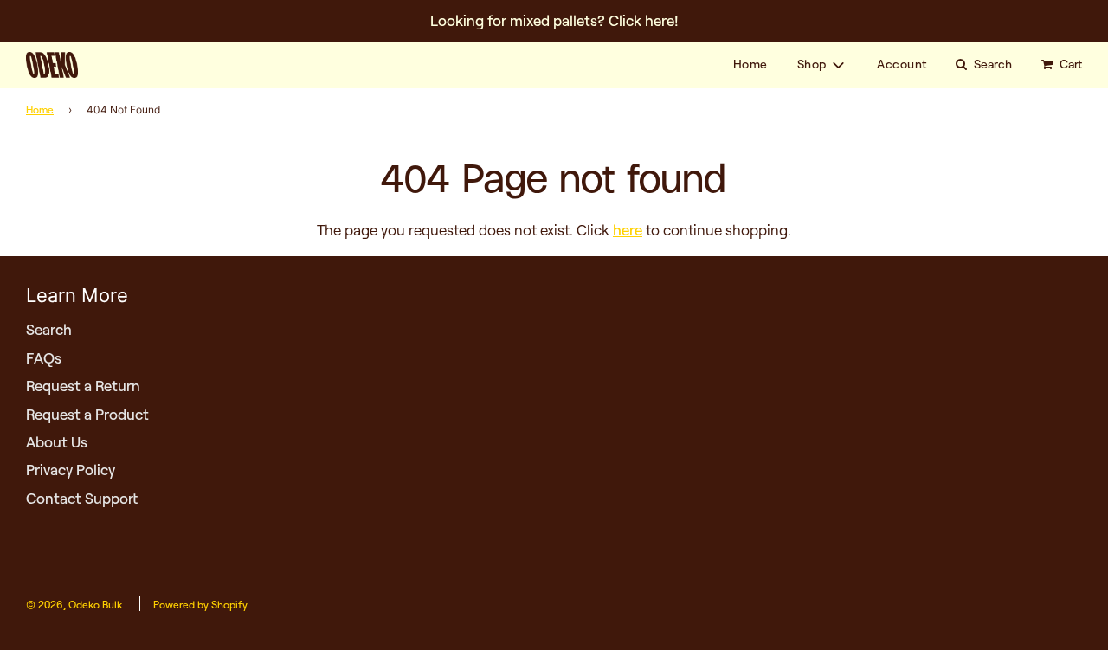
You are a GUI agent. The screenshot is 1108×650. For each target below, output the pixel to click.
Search (49, 329)
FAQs (43, 358)
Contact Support (82, 498)
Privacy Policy (70, 469)
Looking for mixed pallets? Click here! (554, 20)
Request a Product (87, 414)
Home (750, 64)
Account (902, 64)
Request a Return (83, 385)
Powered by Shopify (200, 604)
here (627, 230)
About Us (56, 442)
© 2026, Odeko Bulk (74, 604)
